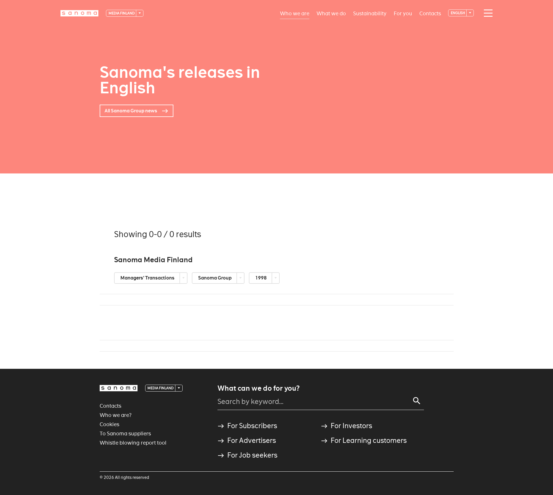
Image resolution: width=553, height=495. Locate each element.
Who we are (294, 13)
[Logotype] (119, 388)
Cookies (109, 424)
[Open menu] (487, 13)
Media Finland (122, 13)
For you (403, 13)
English (458, 13)
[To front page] (79, 13)
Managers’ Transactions (147, 278)
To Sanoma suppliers (125, 433)
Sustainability (370, 13)
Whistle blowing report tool (133, 442)
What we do (331, 13)
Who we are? (116, 415)
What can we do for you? (258, 388)
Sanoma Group (215, 278)
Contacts (430, 13)
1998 (261, 278)
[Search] (417, 401)
